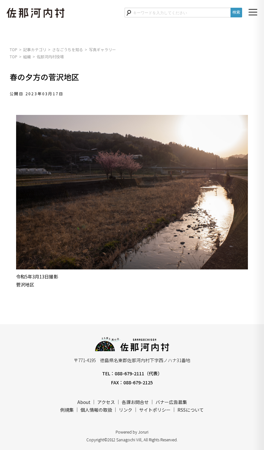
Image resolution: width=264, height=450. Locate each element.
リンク (125, 410)
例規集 (67, 410)
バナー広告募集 (171, 402)
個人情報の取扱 (96, 410)
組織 (27, 56)
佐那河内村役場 (50, 56)
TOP (13, 49)
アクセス (106, 402)
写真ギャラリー (102, 49)
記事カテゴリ (34, 49)
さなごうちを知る (67, 49)
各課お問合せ (135, 402)
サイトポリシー (155, 410)
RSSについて (190, 410)
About (83, 402)
